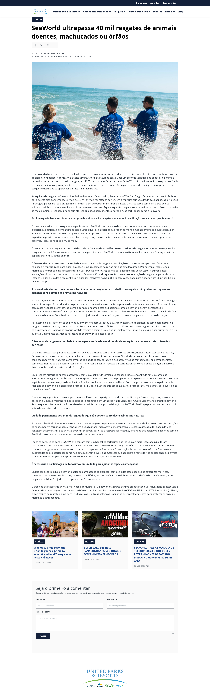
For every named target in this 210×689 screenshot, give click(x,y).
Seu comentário (43, 612)
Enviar (43, 636)
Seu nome (40, 599)
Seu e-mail (112, 599)
